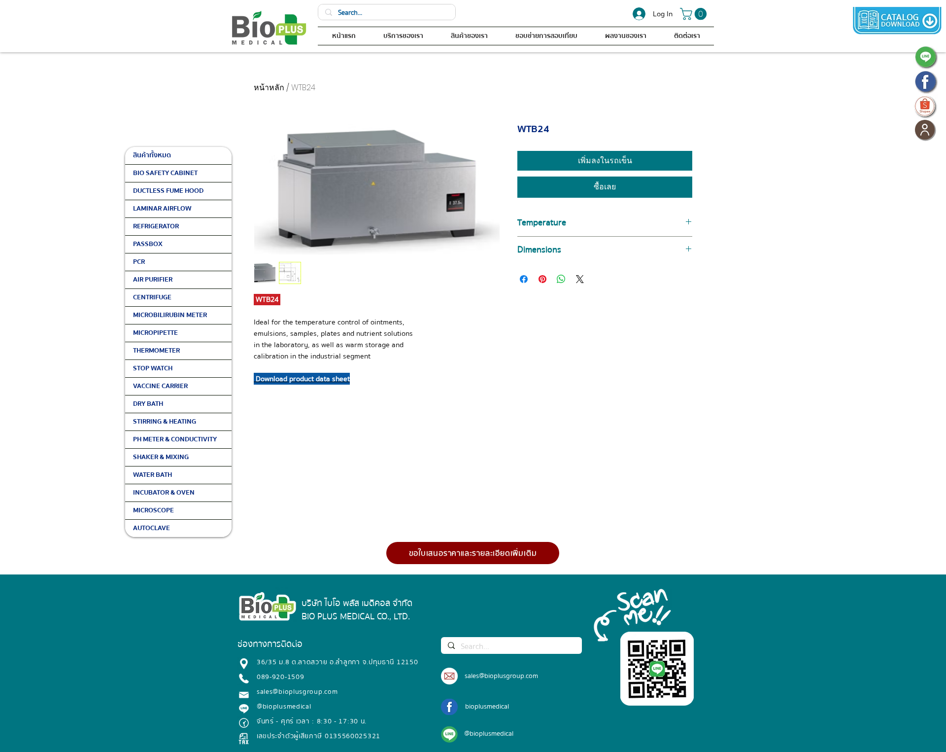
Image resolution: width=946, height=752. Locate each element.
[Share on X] (580, 279)
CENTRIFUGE (152, 297)
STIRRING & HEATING (164, 421)
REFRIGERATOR (156, 226)
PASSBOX (148, 244)
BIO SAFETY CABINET (165, 173)
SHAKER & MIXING (161, 457)
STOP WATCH (152, 368)
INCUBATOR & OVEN (164, 492)
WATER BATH (152, 474)
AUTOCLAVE (151, 528)
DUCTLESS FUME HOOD (168, 190)
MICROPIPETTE (155, 332)
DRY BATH (148, 403)
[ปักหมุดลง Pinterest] (542, 279)
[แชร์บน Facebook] (524, 279)
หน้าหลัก (269, 87)
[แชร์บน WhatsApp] (561, 279)
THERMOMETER (156, 350)
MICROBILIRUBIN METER (170, 315)
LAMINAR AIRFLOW (162, 208)
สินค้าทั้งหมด (152, 155)
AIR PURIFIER (152, 279)
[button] (695, 14)
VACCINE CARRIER (160, 386)
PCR (139, 261)
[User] (925, 130)
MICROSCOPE (153, 510)
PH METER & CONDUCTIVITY (175, 439)
